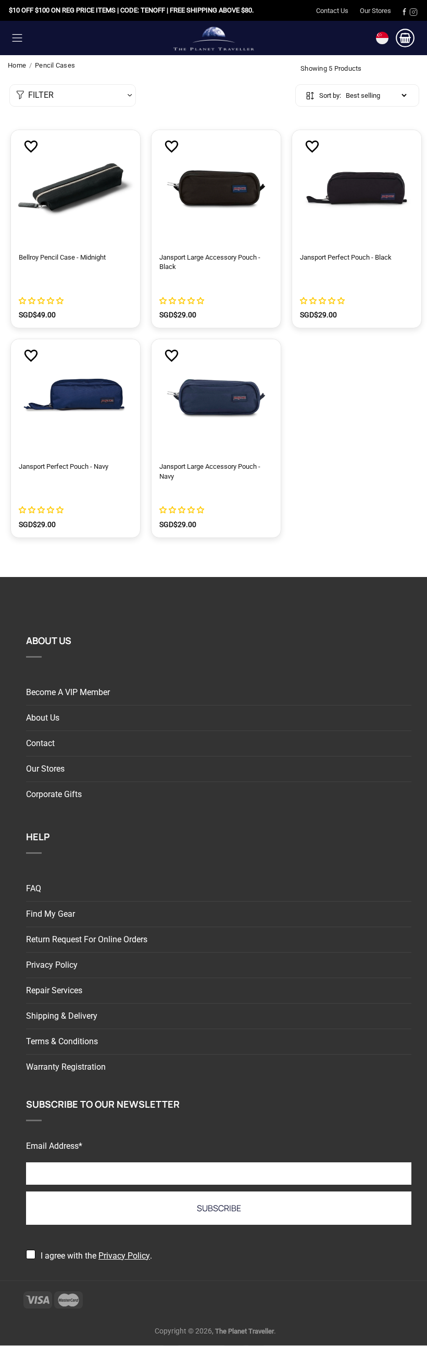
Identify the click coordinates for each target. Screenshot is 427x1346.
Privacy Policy (52, 965)
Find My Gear (50, 914)
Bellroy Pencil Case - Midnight (62, 257)
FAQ (33, 888)
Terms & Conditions (62, 1041)
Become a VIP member (68, 692)
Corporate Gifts (54, 794)
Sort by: (330, 95)
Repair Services (54, 990)
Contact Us (332, 11)
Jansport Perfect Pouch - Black (346, 257)
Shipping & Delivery (61, 1016)
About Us (42, 718)
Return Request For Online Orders (86, 939)
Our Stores (375, 11)
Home (17, 65)
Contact (40, 743)
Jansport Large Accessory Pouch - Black (209, 262)
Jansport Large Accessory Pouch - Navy (209, 471)
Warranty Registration (66, 1067)
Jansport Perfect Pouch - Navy (63, 466)
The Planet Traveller (213, 38)
